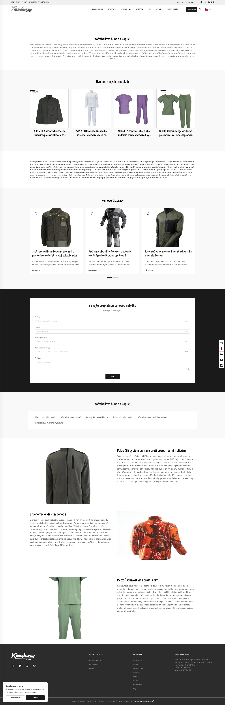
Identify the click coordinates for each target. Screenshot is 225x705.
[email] (221, 348)
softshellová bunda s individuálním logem (152, 417)
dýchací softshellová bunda (122, 417)
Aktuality (159, 9)
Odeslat (112, 376)
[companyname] (21, 9)
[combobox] (40, 352)
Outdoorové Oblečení (94, 660)
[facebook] (201, 2)
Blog (134, 689)
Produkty (110, 9)
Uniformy (91, 668)
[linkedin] (205, 2)
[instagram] (212, 2)
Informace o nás (126, 9)
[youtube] (208, 2)
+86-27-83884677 (189, 2)
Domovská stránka (97, 9)
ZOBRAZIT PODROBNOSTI (49, 108)
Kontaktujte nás (172, 9)
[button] (109, 277)
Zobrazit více (36, 270)
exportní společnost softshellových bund (48, 423)
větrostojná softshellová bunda (97, 417)
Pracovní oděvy (93, 664)
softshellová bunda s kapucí (70, 417)
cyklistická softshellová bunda (44, 417)
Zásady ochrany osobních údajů (143, 701)
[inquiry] (221, 343)
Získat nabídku (191, 9)
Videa (149, 9)
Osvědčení (139, 9)
